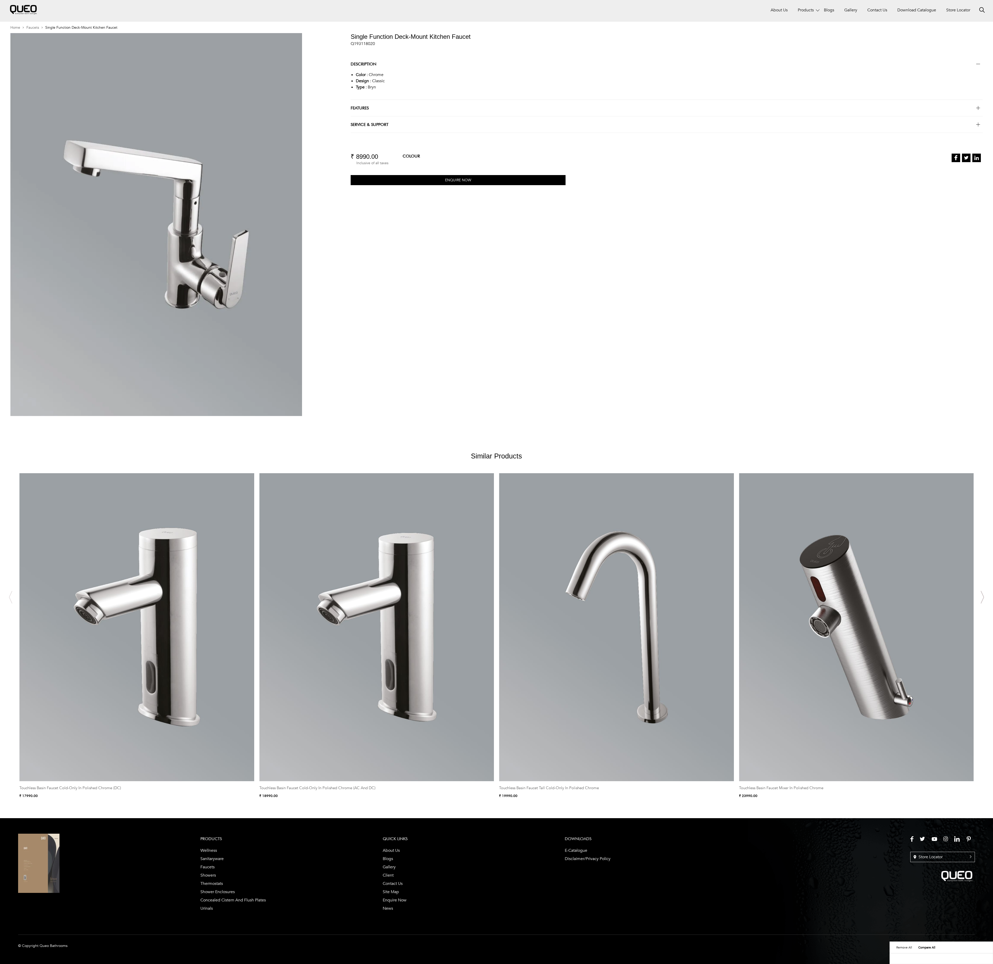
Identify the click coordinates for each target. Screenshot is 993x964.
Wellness (208, 850)
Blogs (829, 10)
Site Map (391, 892)
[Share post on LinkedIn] (976, 158)
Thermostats (211, 883)
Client (388, 875)
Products (806, 10)
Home (15, 27)
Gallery (850, 10)
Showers (208, 875)
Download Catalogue (916, 10)
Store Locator (958, 10)
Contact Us (877, 10)
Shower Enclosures (217, 892)
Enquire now (458, 180)
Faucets (32, 27)
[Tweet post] (966, 158)
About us (391, 850)
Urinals (206, 908)
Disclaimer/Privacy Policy (588, 859)
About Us (779, 10)
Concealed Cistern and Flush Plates (233, 900)
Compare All (926, 947)
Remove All (904, 947)
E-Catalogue (576, 850)
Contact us (393, 883)
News (388, 908)
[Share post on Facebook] (956, 158)
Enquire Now (395, 900)
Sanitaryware (212, 859)
